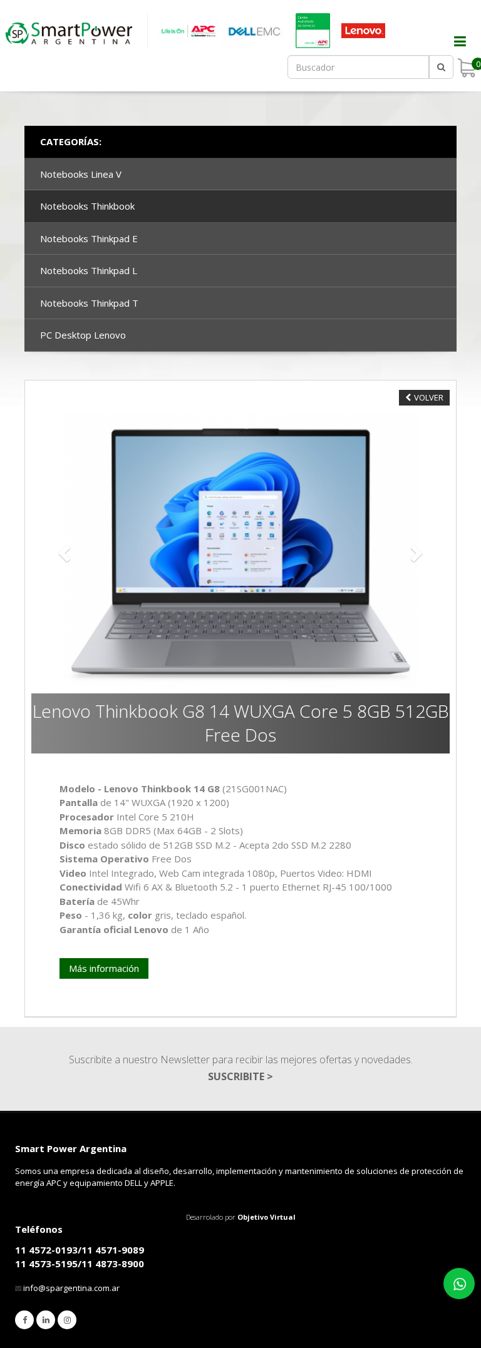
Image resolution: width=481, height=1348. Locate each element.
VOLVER (428, 397)
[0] (466, 67)
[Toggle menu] (453, 50)
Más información (104, 968)
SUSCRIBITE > (240, 1076)
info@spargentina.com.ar (71, 1288)
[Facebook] (24, 1319)
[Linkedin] (45, 1319)
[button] (62, 549)
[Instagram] (67, 1319)
